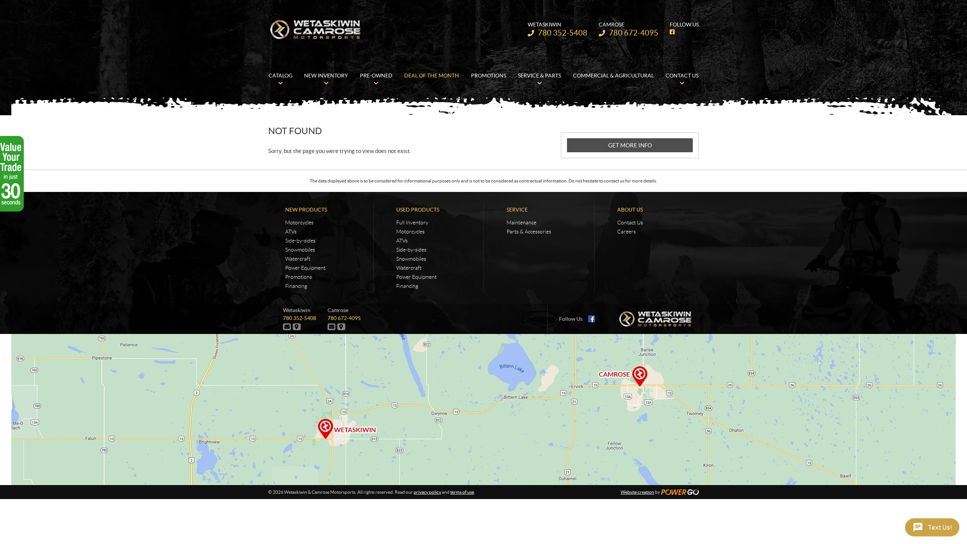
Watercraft (297, 259)
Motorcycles (299, 222)
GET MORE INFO (630, 145)
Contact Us (630, 222)
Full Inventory (412, 222)
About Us (630, 210)
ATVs (291, 232)
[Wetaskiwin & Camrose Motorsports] (315, 29)
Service (517, 210)
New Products (306, 210)
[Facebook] (591, 318)
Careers (626, 232)
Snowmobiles (300, 250)
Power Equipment (305, 268)
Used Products (417, 210)
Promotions (298, 277)
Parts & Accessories (529, 232)
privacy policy (427, 492)
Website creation (637, 492)
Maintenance (521, 222)
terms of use (462, 492)
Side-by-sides (300, 241)
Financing (296, 286)
